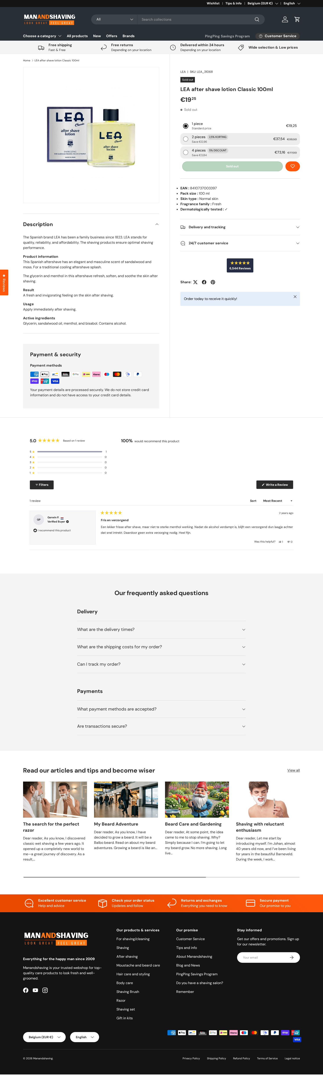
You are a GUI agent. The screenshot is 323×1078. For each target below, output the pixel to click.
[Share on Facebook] (204, 282)
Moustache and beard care (138, 965)
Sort (253, 501)
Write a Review (277, 485)
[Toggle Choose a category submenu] (59, 35)
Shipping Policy (216, 1058)
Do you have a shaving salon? (199, 983)
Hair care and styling (133, 974)
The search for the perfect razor (51, 827)
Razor (120, 1000)
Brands (129, 36)
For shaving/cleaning (133, 939)
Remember (185, 991)
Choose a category (39, 36)
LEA (183, 72)
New (97, 36)
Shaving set (125, 1009)
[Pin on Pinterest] (213, 282)
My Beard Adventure (116, 824)
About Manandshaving (194, 956)
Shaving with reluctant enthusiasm (260, 827)
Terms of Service (267, 1058)
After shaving (127, 956)
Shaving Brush (127, 991)
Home (26, 60)
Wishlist (213, 3)
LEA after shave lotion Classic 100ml (56, 60)
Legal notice (292, 1058)
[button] (297, 19)
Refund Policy (241, 1058)
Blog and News (188, 965)
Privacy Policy (191, 1058)
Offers (111, 36)
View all (293, 770)
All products (77, 36)
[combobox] (178, 19)
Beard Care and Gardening (193, 824)
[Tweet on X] (195, 282)
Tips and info (186, 947)
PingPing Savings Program (227, 36)
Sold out (232, 166)
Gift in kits (124, 1018)
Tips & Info (233, 3)
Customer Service (190, 939)
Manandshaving (43, 1058)
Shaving (122, 947)
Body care (124, 983)
